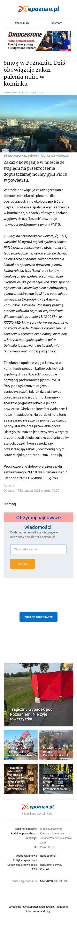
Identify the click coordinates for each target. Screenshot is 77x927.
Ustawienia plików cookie (22, 864)
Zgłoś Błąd (22, 23)
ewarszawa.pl (46, 906)
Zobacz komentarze (38, 617)
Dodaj (22, 564)
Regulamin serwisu (51, 864)
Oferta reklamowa (26, 855)
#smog (10, 504)
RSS (34, 869)
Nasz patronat (48, 855)
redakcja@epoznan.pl (24, 881)
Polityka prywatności (25, 860)
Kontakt (57, 23)
